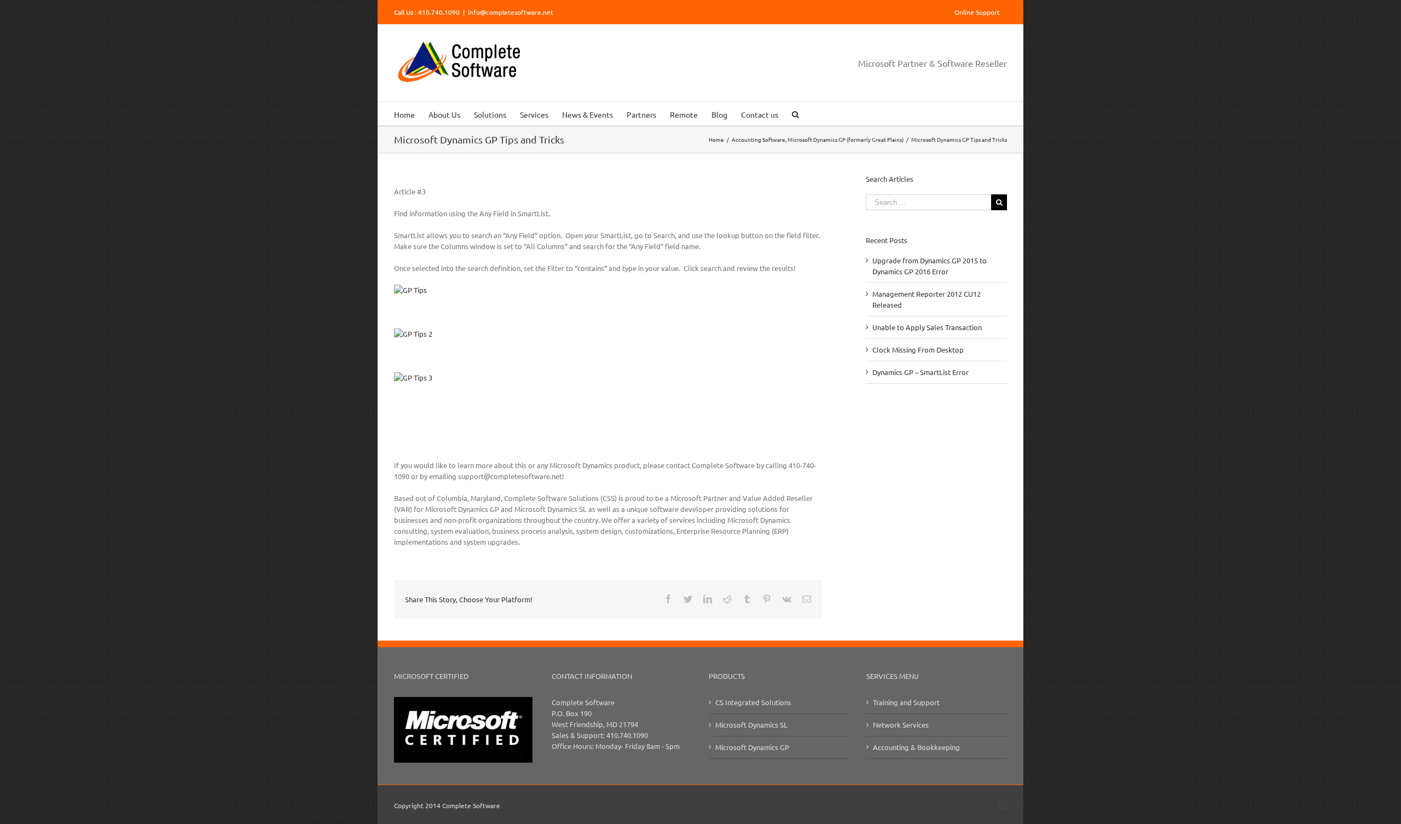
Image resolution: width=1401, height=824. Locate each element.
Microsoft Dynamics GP (752, 747)
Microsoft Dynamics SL (751, 724)
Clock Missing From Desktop (918, 349)
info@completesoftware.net (510, 12)
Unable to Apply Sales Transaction (927, 327)
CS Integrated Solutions (753, 702)
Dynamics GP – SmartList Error (920, 372)
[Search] (795, 113)
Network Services (901, 724)
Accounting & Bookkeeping (916, 747)
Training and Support (906, 702)
